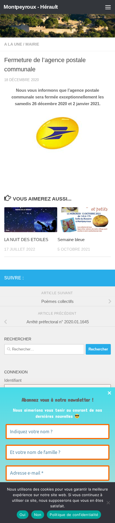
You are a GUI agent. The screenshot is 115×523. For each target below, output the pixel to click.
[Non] (108, 502)
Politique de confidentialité (74, 514)
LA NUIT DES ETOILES (26, 239)
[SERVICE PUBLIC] (107, 277)
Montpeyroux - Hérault (31, 7)
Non (38, 514)
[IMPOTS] (98, 278)
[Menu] (108, 7)
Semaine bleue (71, 239)
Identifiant (12, 380)
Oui (23, 514)
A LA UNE (13, 44)
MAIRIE (32, 44)
